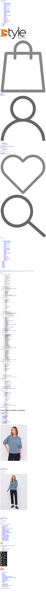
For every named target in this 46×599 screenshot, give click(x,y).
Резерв (3, 573)
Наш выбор (4, 417)
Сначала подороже (5, 416)
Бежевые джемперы (5, 525)
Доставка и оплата (5, 572)
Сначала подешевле (5, 415)
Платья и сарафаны (7, 11)
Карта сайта (4, 575)
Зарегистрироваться (8, 153)
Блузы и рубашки (6, 8)
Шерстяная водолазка (5, 539)
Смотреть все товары (7, 240)
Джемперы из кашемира (6, 529)
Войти (1, 147)
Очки (5, 19)
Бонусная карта (4, 143)
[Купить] (13, 460)
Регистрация (4, 147)
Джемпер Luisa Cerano (3, 468)
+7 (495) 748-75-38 (3, 0)
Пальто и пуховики (7, 4)
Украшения (5, 22)
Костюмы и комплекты (7, 15)
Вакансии (3, 581)
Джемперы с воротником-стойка (7, 532)
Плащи (5, 14)
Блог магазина (4, 574)
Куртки (5, 245)
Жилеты (5, 12)
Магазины (3, 265)
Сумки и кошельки (7, 6)
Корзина (1, 94)
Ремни (5, 254)
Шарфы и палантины (7, 258)
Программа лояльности (5, 580)
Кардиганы (4, 533)
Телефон (1, 151)
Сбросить (6, 412)
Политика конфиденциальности (7, 576)
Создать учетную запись (6, 548)
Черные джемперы (5, 537)
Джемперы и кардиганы (7, 241)
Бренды (3, 23)
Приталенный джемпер (5, 535)
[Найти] (23, 236)
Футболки (5, 13)
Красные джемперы (5, 534)
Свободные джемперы (5, 536)
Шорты (5, 21)
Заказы (3, 142)
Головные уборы (6, 10)
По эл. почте (4, 149)
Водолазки (3, 527)
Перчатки (5, 253)
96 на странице (4, 422)
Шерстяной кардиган (5, 540)
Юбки (5, 9)
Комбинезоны (6, 18)
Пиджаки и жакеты (7, 249)
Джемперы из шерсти (5, 531)
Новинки (3, 24)
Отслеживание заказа (3, 146)
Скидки (3, 25)
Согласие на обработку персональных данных (9, 577)
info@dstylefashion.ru (5, 584)
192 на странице (4, 423)
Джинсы (5, 7)
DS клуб (3, 266)
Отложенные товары (5, 550)
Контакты (3, 267)
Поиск (3, 264)
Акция (3, 261)
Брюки (5, 5)
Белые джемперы (4, 526)
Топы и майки (6, 20)
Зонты (5, 17)
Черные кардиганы (5, 538)
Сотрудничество (4, 579)
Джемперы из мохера (5, 530)
